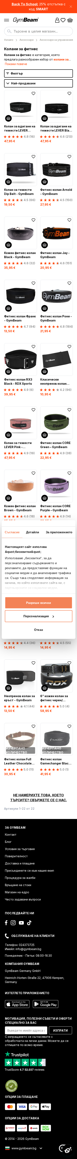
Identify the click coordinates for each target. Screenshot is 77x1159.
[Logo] (26, 20)
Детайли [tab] (32, 532)
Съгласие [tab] (12, 532)
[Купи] (8, 118)
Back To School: (25, 4)
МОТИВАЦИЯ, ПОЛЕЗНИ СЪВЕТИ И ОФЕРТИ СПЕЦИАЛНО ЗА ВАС (38, 1020)
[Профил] (57, 20)
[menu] (6, 20)
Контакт (10, 834)
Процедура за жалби (20, 877)
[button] (38, 6)
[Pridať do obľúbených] (33, 93)
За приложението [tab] (59, 532)
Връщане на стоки (18, 885)
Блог (8, 841)
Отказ (38, 629)
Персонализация (36, 616)
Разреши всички (38, 602)
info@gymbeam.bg (28, 949)
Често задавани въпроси (23, 899)
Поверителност (16, 856)
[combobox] (38, 31)
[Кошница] (70, 20)
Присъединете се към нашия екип (29, 870)
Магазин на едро (17, 892)
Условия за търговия (20, 849)
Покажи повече (16, 64)
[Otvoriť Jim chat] (68, 1150)
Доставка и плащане (20, 863)
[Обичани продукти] (63, 20)
